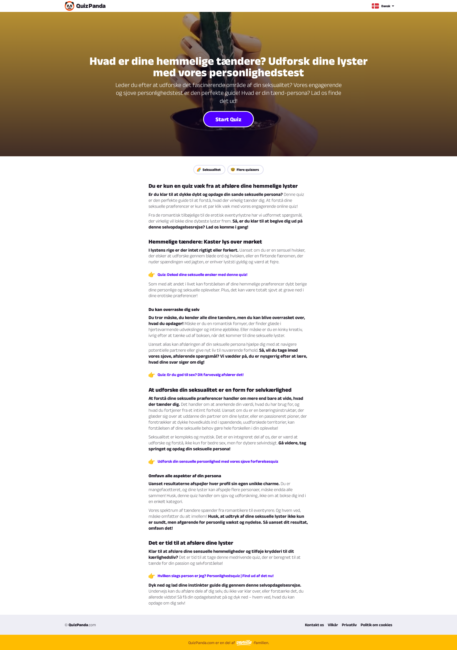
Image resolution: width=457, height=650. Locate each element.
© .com (80, 625)
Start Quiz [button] (228, 119)
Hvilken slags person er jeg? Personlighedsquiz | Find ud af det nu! (215, 576)
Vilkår (333, 625)
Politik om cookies (376, 625)
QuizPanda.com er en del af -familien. (228, 642)
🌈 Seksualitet (209, 170)
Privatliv (349, 625)
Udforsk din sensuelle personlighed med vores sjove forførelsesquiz (218, 461)
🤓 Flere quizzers (245, 170)
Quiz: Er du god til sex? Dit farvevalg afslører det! (200, 374)
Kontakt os (314, 625)
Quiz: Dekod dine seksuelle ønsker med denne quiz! (202, 274)
